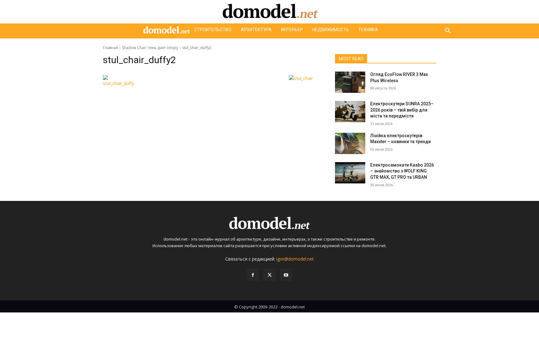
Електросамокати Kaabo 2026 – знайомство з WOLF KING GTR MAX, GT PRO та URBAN (402, 171)
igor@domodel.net (295, 259)
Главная (110, 47)
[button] (447, 30)
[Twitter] (269, 275)
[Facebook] (253, 275)
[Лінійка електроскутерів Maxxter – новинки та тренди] (350, 143)
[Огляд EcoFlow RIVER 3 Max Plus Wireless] (350, 82)
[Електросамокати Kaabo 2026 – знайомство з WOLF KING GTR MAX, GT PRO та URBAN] (350, 172)
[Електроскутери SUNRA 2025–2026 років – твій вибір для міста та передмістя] (350, 111)
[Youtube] (286, 275)
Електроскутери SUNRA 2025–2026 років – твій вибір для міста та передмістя (402, 109)
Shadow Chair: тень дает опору (150, 47)
